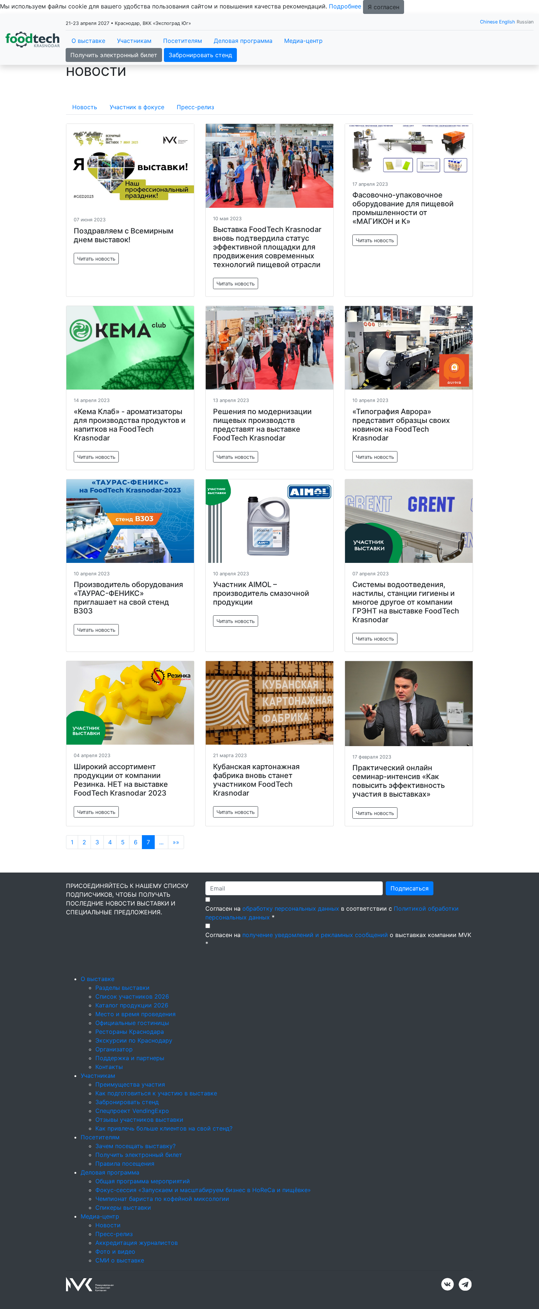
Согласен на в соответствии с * (332, 913)
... (161, 842)
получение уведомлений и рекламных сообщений (315, 935)
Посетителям (182, 40)
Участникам (134, 40)
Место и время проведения (135, 1014)
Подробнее (345, 6)
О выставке (88, 40)
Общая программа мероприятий (142, 1181)
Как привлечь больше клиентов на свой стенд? (163, 1128)
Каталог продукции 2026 (131, 1005)
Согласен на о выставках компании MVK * (338, 939)
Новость (84, 107)
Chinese (489, 22)
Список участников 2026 (132, 996)
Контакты (109, 1066)
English (507, 22)
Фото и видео (115, 1251)
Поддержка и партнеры (129, 1058)
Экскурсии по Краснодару (133, 1040)
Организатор (114, 1049)
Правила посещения (124, 1163)
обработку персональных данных (290, 908)
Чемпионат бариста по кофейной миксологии (162, 1198)
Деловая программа (243, 40)
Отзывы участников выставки (139, 1119)
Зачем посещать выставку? (135, 1146)
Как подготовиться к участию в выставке (156, 1093)
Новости (108, 1225)
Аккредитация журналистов (136, 1242)
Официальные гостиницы (132, 1022)
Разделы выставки (122, 987)
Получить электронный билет (113, 55)
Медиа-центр (303, 40)
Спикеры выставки (123, 1207)
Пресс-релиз (195, 107)
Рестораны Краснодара (129, 1031)
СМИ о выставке (119, 1260)
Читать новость (96, 258)
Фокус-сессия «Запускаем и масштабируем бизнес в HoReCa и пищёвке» (203, 1190)
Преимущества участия (130, 1084)
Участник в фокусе (137, 107)
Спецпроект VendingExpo (132, 1110)
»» (176, 842)
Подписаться (409, 888)
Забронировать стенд (200, 55)
